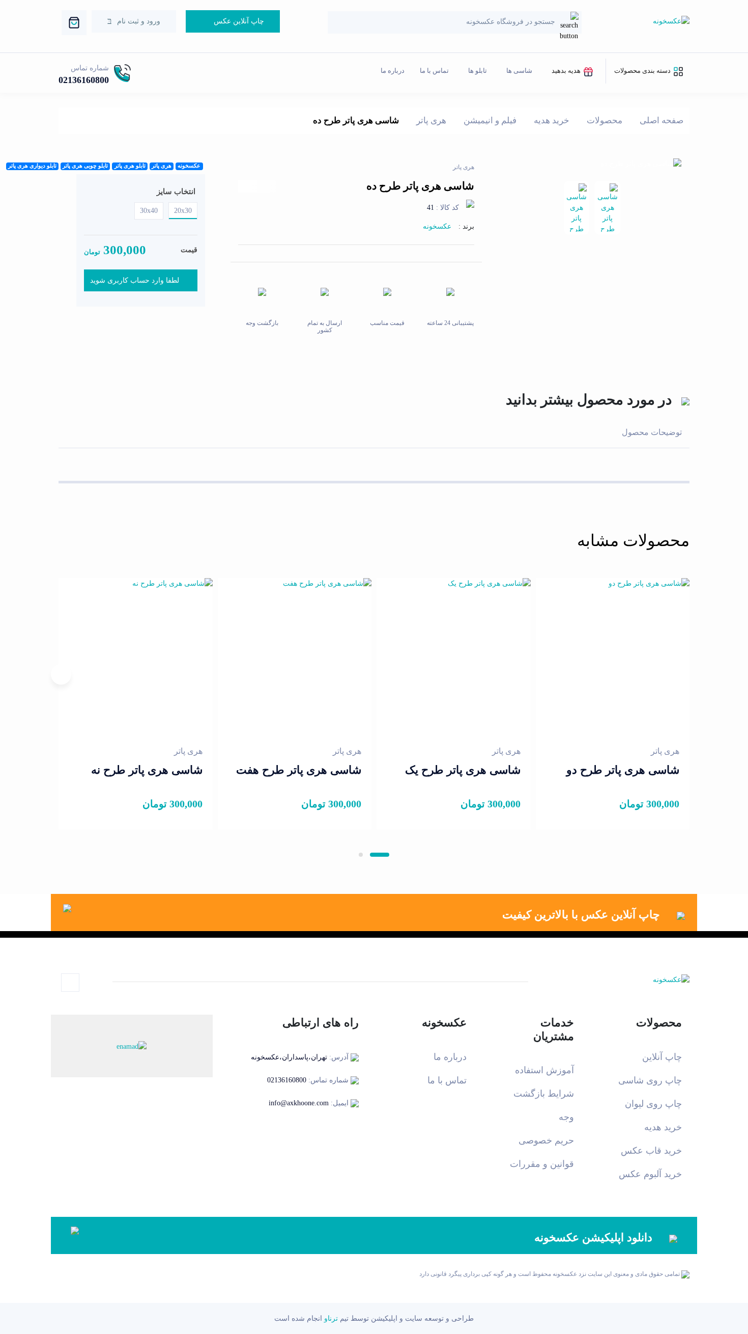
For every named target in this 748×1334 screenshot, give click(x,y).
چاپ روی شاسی (650, 1080)
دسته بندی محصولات (643, 70)
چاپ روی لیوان (653, 1104)
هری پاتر (431, 120)
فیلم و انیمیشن (490, 120)
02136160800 (84, 80)
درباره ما (393, 70)
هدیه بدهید (567, 70)
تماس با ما (434, 70)
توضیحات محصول (652, 432)
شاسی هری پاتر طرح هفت (298, 770)
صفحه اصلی (661, 120)
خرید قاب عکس (651, 1151)
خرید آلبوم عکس (650, 1174)
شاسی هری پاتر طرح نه (147, 770)
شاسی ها (519, 70)
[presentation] (687, 674)
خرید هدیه (551, 120)
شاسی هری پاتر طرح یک (463, 770)
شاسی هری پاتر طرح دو (622, 770)
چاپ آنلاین (662, 1057)
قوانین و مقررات (542, 1164)
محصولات (604, 120)
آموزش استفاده (544, 1070)
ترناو (331, 1318)
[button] (379, 854)
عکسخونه (437, 226)
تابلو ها (477, 70)
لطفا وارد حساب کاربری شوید (134, 280)
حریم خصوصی (546, 1140)
